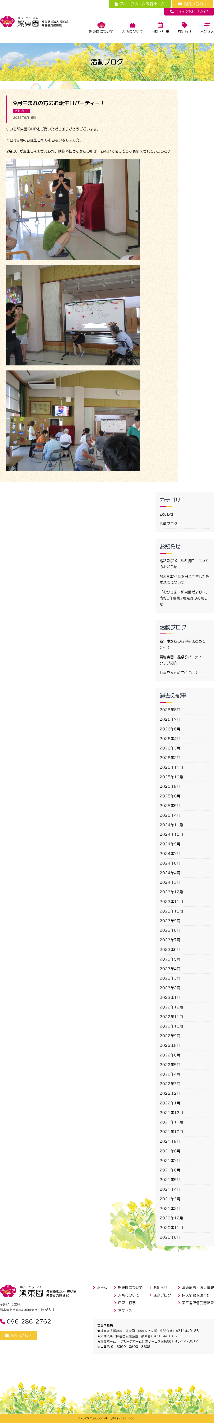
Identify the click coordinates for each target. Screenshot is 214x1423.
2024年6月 (170, 863)
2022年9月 (170, 1035)
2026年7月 (170, 719)
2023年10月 (171, 911)
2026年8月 (170, 709)
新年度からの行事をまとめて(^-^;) (182, 644)
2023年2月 (170, 988)
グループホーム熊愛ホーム (142, 4)
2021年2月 (170, 1208)
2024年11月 (171, 825)
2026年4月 (170, 738)
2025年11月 (171, 767)
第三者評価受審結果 (198, 1302)
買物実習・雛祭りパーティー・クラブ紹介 (184, 660)
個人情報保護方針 (196, 1295)
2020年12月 (171, 1218)
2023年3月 (170, 978)
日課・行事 (160, 31)
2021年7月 (170, 1160)
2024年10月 (171, 834)
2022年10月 (171, 1026)
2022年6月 (170, 1055)
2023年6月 (170, 949)
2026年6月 (170, 729)
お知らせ (185, 31)
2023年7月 (170, 940)
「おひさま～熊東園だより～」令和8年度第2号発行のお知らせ (184, 598)
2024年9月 (170, 844)
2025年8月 (170, 796)
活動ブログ (21, 111)
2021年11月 (171, 1122)
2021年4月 (170, 1189)
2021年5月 (170, 1179)
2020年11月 (171, 1227)
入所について (132, 31)
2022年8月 (170, 1045)
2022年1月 (170, 1103)
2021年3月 (170, 1199)
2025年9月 (170, 786)
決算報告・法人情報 (198, 1287)
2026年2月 (170, 757)
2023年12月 (171, 892)
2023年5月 (170, 959)
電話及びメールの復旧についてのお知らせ (184, 564)
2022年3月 (170, 1083)
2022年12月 (171, 1007)
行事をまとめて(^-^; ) (178, 672)
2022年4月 (170, 1074)
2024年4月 (170, 873)
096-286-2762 (192, 11)
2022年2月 (170, 1093)
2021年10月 (171, 1131)
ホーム (102, 1287)
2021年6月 (170, 1170)
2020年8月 (170, 1237)
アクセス (207, 31)
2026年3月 (170, 748)
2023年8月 (170, 930)
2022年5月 (170, 1064)
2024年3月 (170, 882)
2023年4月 (170, 968)
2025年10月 (171, 777)
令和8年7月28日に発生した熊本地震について (184, 579)
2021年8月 (170, 1151)
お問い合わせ (195, 4)
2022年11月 (171, 1016)
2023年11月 (171, 901)
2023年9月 (170, 920)
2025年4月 (170, 815)
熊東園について (101, 31)
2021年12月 (171, 1112)
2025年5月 (170, 805)
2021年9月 (170, 1141)
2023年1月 (170, 997)
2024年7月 (170, 853)
